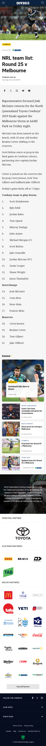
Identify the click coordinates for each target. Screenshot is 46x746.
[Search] (42, 2)
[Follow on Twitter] (37, 698)
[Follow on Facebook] (33, 698)
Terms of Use (17, 726)
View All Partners (23, 686)
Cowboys (6, 44)
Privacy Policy (28, 726)
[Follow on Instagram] (42, 698)
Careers (8, 731)
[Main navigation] (3, 2)
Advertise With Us (34, 731)
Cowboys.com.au (9, 77)
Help (14, 731)
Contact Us (22, 731)
